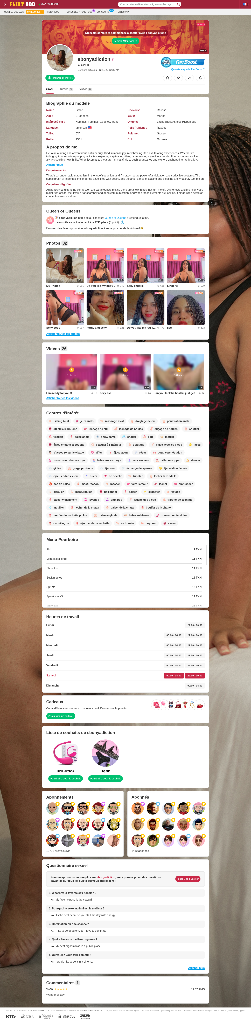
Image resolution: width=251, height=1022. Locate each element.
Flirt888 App (123, 12)
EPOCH (87, 1011)
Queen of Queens (115, 217)
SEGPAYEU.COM (100, 1011)
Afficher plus (54, 164)
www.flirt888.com (41, 1010)
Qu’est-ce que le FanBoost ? (188, 69)
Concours (103, 12)
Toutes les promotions (78, 12)
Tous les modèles (13, 12)
